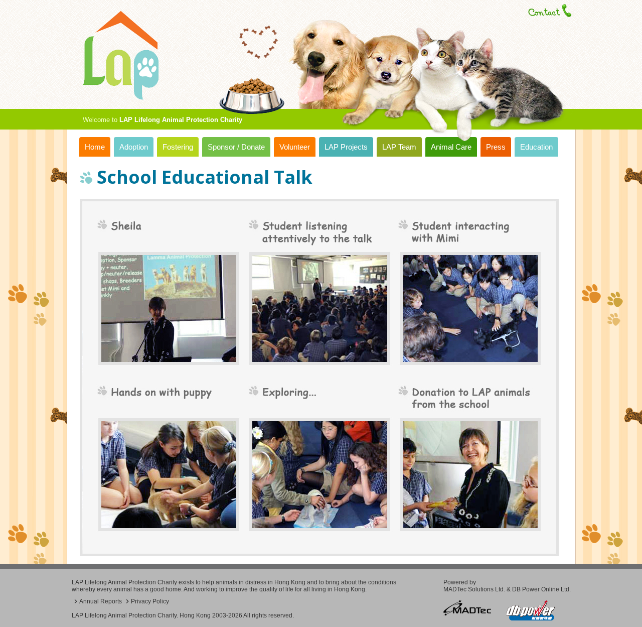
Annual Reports (100, 601)
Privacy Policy (150, 601)
